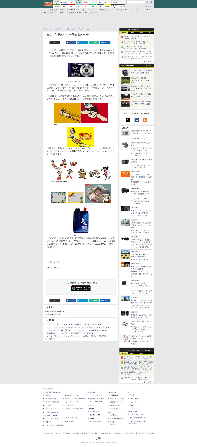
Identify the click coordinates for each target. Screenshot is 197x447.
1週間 (141, 32)
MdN (109, 412)
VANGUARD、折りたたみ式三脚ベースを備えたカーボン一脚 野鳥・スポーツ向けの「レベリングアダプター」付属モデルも (138, 53)
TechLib (112, 424)
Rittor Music (92, 392)
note (95, 42)
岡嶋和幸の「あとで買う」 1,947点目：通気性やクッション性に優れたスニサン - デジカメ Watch (138, 58)
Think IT (47, 395)
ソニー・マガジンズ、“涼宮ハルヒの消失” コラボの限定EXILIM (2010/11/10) (78, 327)
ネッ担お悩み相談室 (51, 412)
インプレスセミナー (71, 405)
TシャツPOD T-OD (96, 402)
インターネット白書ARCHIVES (55, 425)
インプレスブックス (71, 418)
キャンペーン (95, 13)
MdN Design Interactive (117, 418)
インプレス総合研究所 (52, 402)
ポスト (56, 42)
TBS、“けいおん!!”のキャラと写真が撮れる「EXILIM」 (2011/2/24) (74, 324)
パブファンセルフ (135, 408)
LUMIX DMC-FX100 (138, 139)
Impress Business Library (72, 402)
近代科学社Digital (95, 421)
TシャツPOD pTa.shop (137, 414)
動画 (86, 13)
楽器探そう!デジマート (97, 398)
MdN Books (113, 415)
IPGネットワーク (133, 411)
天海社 (132, 395)
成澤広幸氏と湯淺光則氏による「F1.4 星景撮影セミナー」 (141, 194)
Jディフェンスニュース (117, 398)
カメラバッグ (89, 10)
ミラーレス (47, 10)
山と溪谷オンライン (96, 411)
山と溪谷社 (91, 409)
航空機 (79, 13)
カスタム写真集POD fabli (138, 418)
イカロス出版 (112, 392)
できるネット (49, 422)
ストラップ (52, 13)
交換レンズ (57, 10)
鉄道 (72, 13)
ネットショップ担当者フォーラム (75, 398)
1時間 (124, 32)
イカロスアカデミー (116, 409)
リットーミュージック (97, 395)
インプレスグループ (129, 433)
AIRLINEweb (114, 395)
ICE (129, 392)
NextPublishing (69, 421)
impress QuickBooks (136, 402)
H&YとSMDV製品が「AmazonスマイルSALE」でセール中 (141, 286)
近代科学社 (91, 418)
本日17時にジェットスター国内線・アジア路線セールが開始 (141, 177)
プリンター (135, 10)
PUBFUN (130, 405)
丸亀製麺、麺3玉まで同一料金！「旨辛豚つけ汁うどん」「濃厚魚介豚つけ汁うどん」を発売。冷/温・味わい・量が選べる (138, 369)
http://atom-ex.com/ (52, 314)
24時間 (132, 32)
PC (45, 13)
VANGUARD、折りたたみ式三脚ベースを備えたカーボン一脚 (141, 225)
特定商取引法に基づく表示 (146, 433)
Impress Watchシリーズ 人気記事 (137, 350)
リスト (63, 42)
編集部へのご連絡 (91, 433)
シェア (73, 42)
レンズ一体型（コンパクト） (73, 10)
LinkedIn (107, 42)
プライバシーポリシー (106, 433)
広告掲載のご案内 (77, 433)
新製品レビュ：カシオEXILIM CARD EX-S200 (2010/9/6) (70, 333)
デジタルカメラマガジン (53, 418)
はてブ (84, 42)
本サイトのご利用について (51, 433)
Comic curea (134, 398)
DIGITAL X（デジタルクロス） (74, 409)
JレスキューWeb (115, 405)
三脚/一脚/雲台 (115, 10)
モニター (126, 10)
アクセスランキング (132, 29)
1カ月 (149, 32)
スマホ (62, 13)
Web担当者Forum (50, 398)
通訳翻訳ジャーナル (116, 402)
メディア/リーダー (102, 10)
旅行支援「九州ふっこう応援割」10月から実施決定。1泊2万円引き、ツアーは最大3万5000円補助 (138, 364)
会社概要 (118, 433)
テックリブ (111, 422)
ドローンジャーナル (51, 409)
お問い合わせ (66, 433)
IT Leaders (48, 405)
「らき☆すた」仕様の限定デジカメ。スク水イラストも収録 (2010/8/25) (76, 330)
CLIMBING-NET (95, 415)
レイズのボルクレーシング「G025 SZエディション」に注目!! (141, 88)
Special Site (129, 66)
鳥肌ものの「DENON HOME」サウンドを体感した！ (140, 80)
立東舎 (92, 405)
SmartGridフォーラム (71, 395)
